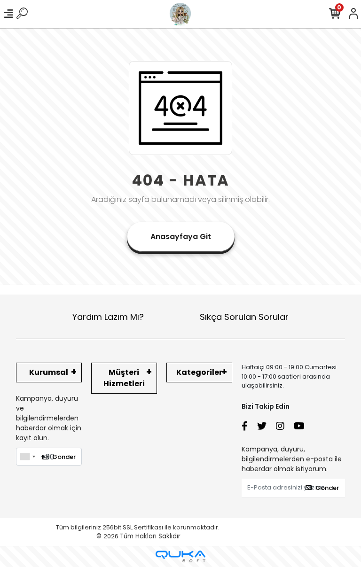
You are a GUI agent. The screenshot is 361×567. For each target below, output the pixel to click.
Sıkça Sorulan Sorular (244, 317)
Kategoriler (199, 372)
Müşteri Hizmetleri (124, 378)
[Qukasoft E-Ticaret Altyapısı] (180, 556)
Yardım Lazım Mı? (108, 317)
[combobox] (27, 456)
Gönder (64, 456)
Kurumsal (48, 372)
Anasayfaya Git (180, 236)
